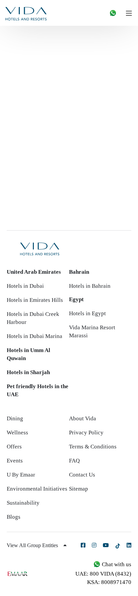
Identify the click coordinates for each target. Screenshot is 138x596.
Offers (14, 446)
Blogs (13, 517)
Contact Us (82, 475)
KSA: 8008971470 (109, 582)
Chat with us (115, 564)
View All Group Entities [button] (33, 545)
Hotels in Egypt (87, 313)
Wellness (17, 432)
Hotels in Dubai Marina (34, 336)
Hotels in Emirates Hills (35, 300)
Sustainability (23, 503)
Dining (15, 418)
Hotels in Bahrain (90, 286)
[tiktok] (117, 545)
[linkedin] (129, 545)
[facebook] (83, 545)
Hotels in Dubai (25, 286)
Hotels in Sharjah (28, 372)
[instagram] (94, 545)
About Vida (82, 418)
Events (15, 460)
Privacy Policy (86, 432)
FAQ (74, 460)
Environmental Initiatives (37, 489)
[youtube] (106, 545)
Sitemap (78, 489)
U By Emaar (21, 475)
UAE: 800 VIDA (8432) (103, 574)
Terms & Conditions (93, 446)
